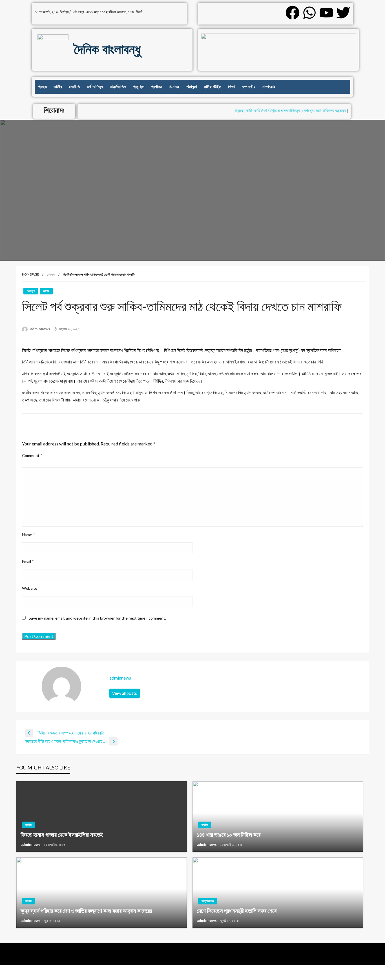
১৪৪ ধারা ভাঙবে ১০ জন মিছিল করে (228, 834)
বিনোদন (174, 86)
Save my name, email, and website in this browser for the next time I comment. (97, 618)
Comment (32, 455)
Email (28, 561)
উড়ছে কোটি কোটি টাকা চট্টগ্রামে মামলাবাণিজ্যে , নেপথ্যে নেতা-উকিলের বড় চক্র (282, 110)
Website (29, 588)
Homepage (30, 274)
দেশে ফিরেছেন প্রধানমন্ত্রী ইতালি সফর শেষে (236, 910)
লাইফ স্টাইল (212, 86)
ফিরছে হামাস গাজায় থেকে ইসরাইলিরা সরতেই (62, 834)
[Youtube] (326, 13)
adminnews (40, 329)
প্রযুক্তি (138, 86)
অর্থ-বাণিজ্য (95, 86)
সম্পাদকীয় (248, 86)
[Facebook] (293, 13)
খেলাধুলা (191, 86)
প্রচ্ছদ (42, 86)
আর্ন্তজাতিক (118, 86)
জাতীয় (58, 86)
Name (28, 534)
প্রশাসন (156, 86)
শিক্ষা (231, 86)
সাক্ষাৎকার (268, 86)
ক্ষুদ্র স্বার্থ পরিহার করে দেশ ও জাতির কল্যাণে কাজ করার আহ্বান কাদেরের (86, 910)
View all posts (124, 693)
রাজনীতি (74, 86)
